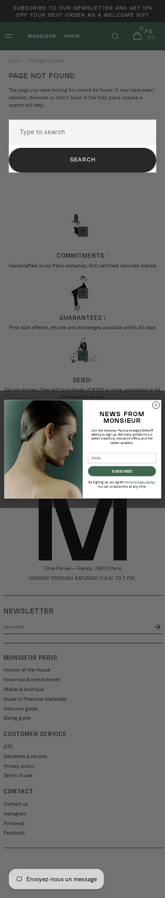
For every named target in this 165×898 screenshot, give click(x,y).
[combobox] (82, 132)
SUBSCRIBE (122, 471)
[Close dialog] (155, 405)
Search (82, 159)
